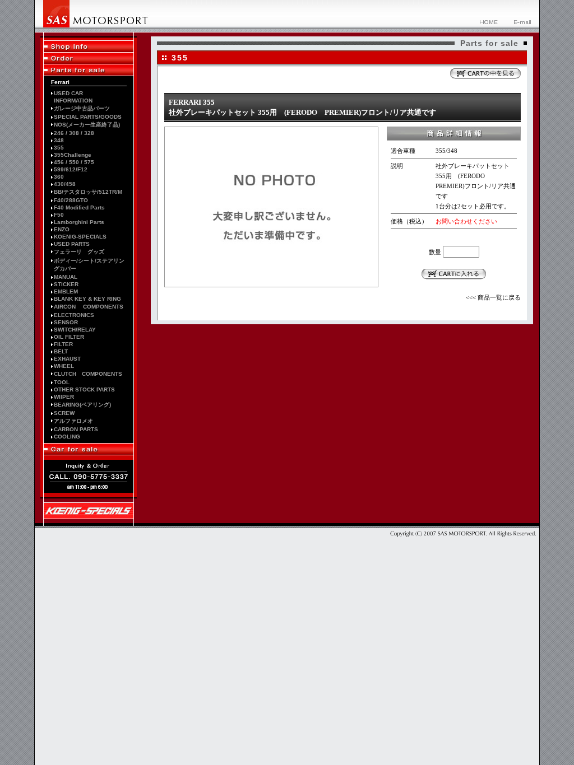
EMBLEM (66, 291)
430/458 (65, 184)
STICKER (66, 284)
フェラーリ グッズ (79, 252)
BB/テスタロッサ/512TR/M (88, 192)
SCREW (64, 413)
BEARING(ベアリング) (82, 405)
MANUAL (65, 277)
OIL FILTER (69, 337)
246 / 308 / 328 (74, 133)
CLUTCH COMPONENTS (88, 374)
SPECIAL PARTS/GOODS (88, 117)
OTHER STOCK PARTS (84, 389)
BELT (61, 351)
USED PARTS (72, 244)
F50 (59, 215)
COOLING (67, 436)
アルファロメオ (73, 421)
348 (59, 140)
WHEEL (64, 366)
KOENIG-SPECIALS (80, 237)
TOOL (62, 382)
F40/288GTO (71, 200)
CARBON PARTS (76, 429)
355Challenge (72, 155)
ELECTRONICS (74, 315)
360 (59, 177)
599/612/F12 (70, 169)
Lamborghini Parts (79, 222)
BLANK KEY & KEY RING (87, 299)
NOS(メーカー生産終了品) (87, 125)
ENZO (62, 229)
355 (59, 147)
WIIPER (64, 397)
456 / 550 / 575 (74, 162)
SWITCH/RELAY (75, 329)
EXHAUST (67, 359)
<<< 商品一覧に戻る (493, 297)
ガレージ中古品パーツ (82, 108)
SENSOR (66, 322)
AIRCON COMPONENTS (88, 307)
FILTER (63, 344)
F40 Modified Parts (79, 207)
